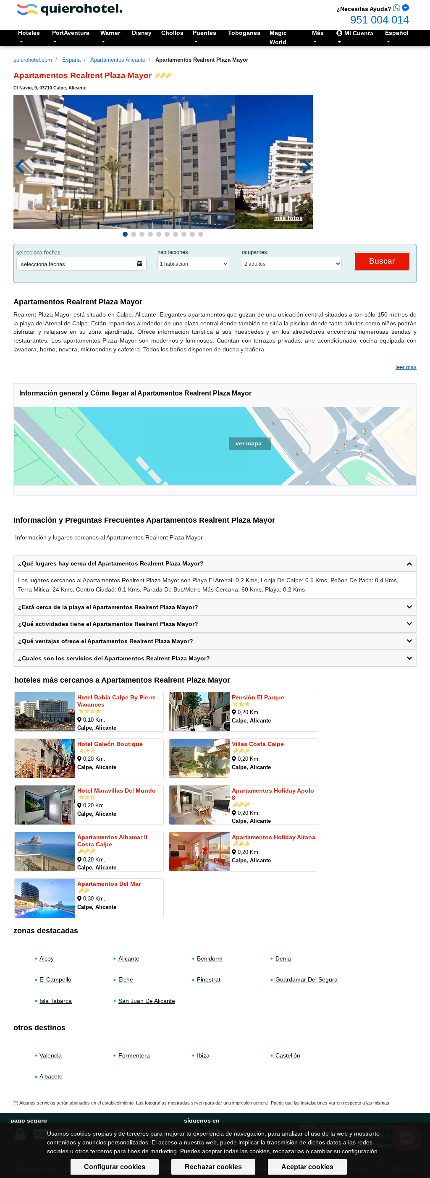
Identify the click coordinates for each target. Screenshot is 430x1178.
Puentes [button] (204, 32)
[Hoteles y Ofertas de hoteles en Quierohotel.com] (70, 9)
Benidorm (210, 958)
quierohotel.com (32, 60)
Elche (125, 979)
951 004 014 (379, 20)
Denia (283, 958)
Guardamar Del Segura (306, 979)
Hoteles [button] (29, 32)
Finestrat (208, 979)
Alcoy (46, 958)
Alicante (128, 958)
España (71, 60)
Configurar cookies (114, 1166)
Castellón (287, 1055)
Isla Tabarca (55, 1000)
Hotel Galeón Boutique (110, 743)
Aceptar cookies (307, 1166)
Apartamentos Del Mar (109, 883)
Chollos (172, 32)
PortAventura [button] (70, 32)
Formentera (134, 1055)
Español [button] (397, 32)
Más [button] (318, 32)
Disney (142, 32)
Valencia (50, 1055)
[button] (125, 234)
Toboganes (244, 32)
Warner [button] (110, 32)
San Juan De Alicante (146, 1000)
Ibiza (203, 1055)
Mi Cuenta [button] (358, 33)
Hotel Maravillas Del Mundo (116, 790)
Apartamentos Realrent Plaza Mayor (201, 60)
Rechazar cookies (213, 1166)
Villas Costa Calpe (258, 743)
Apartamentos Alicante (117, 60)
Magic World (278, 37)
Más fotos (288, 218)
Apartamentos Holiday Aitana (273, 836)
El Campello (55, 979)
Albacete (51, 1076)
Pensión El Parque (258, 697)
